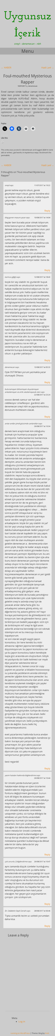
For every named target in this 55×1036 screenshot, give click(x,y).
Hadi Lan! (47, 67)
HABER (6, 67)
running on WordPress (20, 1033)
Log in (21, 1021)
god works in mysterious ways (26, 152)
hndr (47, 1033)
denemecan (32, 86)
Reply (47, 210)
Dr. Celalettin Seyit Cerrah (15, 910)
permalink (5, 155)
